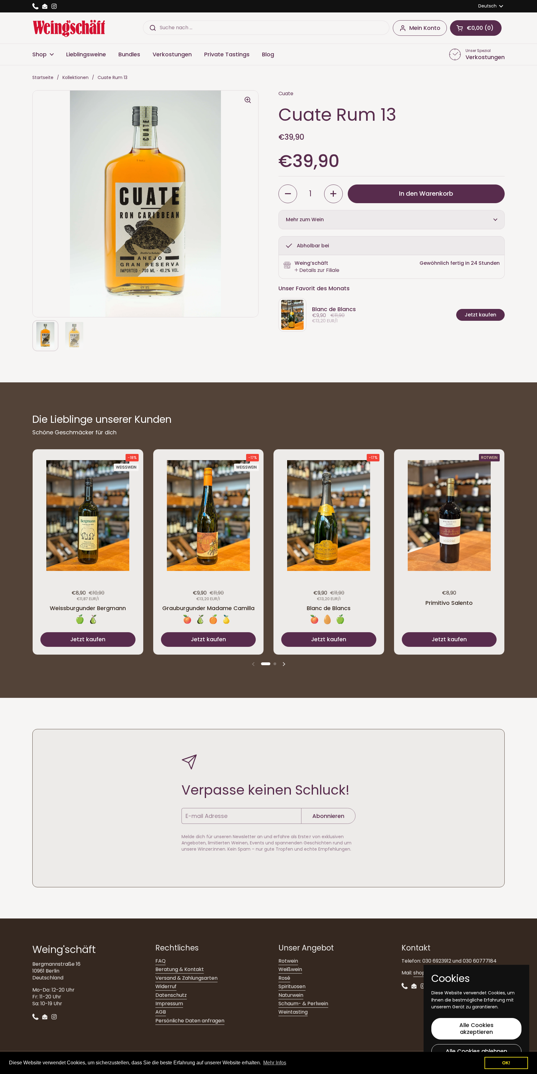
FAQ (160, 960)
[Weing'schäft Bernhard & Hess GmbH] (68, 28)
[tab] (317, 270)
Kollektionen (75, 77)
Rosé (284, 978)
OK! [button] (506, 1062)
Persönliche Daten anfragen (189, 1020)
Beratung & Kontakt (179, 969)
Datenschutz (171, 995)
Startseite (42, 77)
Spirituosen (291, 986)
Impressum (169, 1003)
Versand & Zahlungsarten (186, 978)
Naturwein (290, 995)
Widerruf (166, 986)
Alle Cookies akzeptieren (476, 1028)
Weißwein (290, 969)
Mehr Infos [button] (274, 1062)
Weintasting (293, 1012)
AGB (160, 1012)
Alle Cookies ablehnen (476, 1051)
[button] (476, 28)
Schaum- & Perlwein (303, 1003)
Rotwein (288, 960)
